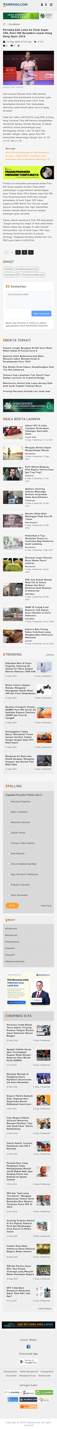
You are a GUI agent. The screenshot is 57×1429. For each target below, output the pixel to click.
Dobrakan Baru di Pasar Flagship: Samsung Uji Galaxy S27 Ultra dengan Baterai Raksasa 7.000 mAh (20, 667)
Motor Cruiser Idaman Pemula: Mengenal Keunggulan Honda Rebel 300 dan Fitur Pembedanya (20, 689)
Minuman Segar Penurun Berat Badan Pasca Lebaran (38, 560)
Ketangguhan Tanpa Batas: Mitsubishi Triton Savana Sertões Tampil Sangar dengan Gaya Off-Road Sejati (19, 737)
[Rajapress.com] (28, 1400)
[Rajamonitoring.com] (13, 1400)
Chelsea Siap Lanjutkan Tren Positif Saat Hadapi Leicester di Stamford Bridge (26, 376)
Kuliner (28, 641)
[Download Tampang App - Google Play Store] (28, 1361)
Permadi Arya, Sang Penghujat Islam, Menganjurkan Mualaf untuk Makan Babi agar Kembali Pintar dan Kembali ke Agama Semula (20, 1171)
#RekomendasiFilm (15, 961)
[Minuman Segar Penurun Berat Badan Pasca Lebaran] (13, 564)
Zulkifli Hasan (18, 832)
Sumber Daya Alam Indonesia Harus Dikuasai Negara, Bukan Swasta (21, 1249)
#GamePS (10, 948)
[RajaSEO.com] (44, 1400)
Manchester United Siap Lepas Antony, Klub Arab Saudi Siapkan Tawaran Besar (27, 384)
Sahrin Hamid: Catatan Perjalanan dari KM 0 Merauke (19, 1146)
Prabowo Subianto (20, 884)
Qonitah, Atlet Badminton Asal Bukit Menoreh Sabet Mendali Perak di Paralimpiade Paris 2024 (23, 359)
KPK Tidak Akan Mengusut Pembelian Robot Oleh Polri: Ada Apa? (18, 1291)
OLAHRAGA (14, 24)
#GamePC (10, 954)
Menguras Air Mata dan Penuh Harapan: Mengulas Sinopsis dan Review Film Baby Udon (19, 760)
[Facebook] (28, 1346)
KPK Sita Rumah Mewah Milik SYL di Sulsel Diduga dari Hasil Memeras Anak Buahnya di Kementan (38, 585)
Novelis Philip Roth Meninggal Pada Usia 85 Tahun (38, 516)
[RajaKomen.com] (44, 1393)
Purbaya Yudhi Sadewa (23, 843)
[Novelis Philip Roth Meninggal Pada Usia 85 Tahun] (13, 520)
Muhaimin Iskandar (20, 822)
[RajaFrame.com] (28, 1393)
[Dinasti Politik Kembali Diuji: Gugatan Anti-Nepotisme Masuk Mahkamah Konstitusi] (43, 1100)
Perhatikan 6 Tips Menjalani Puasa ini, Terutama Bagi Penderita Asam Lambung (39, 539)
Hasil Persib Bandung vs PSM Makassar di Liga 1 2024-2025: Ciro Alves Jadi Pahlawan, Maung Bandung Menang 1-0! (28, 156)
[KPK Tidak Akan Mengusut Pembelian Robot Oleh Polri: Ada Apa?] (43, 1292)
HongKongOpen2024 (27, 269)
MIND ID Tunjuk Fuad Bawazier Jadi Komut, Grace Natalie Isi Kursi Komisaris (38, 611)
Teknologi (30, 500)
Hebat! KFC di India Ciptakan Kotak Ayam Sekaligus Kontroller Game (37, 429)
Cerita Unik (30, 437)
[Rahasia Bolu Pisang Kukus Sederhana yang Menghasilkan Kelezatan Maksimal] (13, 636)
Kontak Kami (44, 1375)
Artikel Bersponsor (29, 1371)
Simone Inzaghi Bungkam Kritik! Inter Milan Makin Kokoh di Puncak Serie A (27, 349)
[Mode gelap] (46, 4)
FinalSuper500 (12, 274)
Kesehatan (30, 454)
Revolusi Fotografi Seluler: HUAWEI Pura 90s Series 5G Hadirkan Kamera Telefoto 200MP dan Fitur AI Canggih (20, 712)
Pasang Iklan (47, 1371)
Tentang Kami (10, 1371)
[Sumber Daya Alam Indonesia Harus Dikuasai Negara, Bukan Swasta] (43, 1248)
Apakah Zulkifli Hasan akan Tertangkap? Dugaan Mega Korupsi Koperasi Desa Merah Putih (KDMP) (19, 1055)
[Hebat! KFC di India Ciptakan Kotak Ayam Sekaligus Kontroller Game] (13, 432)
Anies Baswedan (19, 895)
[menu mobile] (51, 4)
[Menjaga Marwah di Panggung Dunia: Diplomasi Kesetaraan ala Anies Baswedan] (43, 1078)
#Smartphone (12, 941)
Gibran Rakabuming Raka (23, 863)
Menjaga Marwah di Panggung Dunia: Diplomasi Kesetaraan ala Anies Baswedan (19, 1078)
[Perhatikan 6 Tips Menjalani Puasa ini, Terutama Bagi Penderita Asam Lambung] (13, 542)
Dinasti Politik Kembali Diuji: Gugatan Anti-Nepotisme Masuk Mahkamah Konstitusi (20, 1100)
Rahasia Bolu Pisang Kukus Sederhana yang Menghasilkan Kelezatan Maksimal (39, 633)
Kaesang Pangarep (20, 801)
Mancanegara (31, 522)
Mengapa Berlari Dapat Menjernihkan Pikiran (38, 449)
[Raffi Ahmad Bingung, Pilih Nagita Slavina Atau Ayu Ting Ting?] (13, 473)
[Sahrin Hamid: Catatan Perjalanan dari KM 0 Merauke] (43, 1146)
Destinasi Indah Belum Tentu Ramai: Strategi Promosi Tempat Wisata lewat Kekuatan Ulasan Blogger (20, 1030)
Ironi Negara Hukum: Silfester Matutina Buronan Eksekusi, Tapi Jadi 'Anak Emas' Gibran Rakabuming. (20, 1123)
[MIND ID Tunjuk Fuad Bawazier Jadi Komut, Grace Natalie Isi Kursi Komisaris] (13, 614)
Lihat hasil (46, 905)
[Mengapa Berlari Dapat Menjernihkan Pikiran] (13, 453)
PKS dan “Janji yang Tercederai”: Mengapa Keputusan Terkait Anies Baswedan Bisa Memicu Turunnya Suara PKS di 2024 (20, 1200)
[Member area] (42, 4)
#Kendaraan (11, 935)
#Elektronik (11, 928)
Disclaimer (11, 1375)
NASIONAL (30, 594)
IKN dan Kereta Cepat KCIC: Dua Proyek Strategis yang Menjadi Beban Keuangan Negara (20, 1270)
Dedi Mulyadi (18, 853)
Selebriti (29, 476)
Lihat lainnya (45, 1308)
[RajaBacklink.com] (12, 1393)
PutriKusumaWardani (33, 274)
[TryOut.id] (28, 1407)
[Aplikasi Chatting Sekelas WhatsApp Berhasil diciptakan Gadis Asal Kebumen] (13, 497)
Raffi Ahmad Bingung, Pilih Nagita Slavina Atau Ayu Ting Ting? (39, 469)
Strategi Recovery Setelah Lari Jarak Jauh (26, 391)
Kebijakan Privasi (27, 1375)
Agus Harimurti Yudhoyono (24, 874)
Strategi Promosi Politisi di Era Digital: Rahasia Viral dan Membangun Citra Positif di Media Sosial (21, 1226)
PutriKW (8, 269)
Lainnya (50, 654)
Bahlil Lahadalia (19, 811)
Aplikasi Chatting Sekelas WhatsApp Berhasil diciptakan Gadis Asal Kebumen (36, 492)
